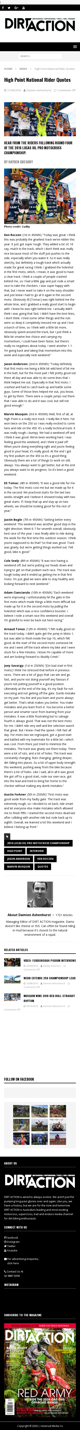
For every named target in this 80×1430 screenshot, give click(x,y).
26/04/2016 (32, 965)
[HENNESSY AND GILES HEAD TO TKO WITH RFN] (58, 1111)
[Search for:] (40, 56)
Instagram (12, 1242)
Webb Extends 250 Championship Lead (49, 978)
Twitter (11, 1246)
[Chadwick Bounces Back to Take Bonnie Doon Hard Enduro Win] (21, 1111)
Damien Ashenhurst (38, 90)
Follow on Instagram (42, 1304)
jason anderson (18, 859)
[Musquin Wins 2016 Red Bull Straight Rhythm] (12, 997)
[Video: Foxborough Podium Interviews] (12, 962)
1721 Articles (64, 915)
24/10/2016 (32, 1006)
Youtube (11, 1250)
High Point (14, 851)
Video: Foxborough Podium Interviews (50, 960)
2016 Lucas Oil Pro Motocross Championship (38, 843)
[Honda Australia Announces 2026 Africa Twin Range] (58, 1138)
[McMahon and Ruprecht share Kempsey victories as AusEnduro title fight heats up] (21, 1125)
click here (13, 1263)
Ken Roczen (45, 859)
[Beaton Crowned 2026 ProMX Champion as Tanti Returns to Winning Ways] (39, 1138)
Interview (37, 851)
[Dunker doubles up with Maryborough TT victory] (21, 1138)
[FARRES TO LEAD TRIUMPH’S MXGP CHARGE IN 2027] (39, 1111)
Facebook (12, 1237)
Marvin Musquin (18, 866)
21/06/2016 (14, 90)
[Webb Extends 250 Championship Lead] (12, 979)
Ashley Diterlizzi (52, 965)
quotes (43, 866)
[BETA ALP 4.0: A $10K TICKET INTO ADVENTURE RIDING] (39, 1125)
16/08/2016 (32, 983)
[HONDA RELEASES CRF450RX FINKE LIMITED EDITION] (58, 1125)
